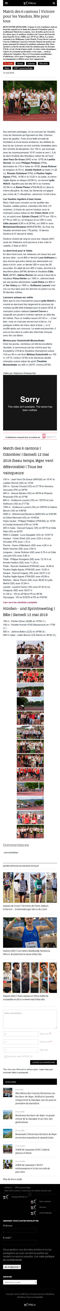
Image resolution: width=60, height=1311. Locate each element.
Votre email (45, 1041)
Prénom (7, 1225)
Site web (44, 1049)
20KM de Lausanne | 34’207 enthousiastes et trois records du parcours (32, 1168)
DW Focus (30, 3)
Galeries (31, 63)
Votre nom (44, 1033)
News (7, 68)
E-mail (7, 1237)
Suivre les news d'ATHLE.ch (19, 1056)
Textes (20, 63)
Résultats (43, 63)
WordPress (50, 1294)
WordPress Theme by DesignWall (30, 1297)
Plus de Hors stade (12, 1179)
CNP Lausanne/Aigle (23, 68)
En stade (9, 63)
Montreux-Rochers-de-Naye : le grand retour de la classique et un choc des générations (34, 1119)
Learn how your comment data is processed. (28, 1071)
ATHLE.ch (30, 1305)
